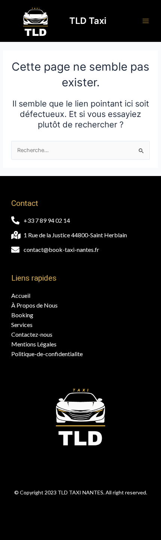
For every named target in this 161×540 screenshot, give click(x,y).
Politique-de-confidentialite (47, 353)
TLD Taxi (87, 20)
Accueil (20, 295)
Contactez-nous (31, 334)
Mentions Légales (34, 344)
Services (22, 324)
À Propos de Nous (34, 305)
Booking (22, 314)
